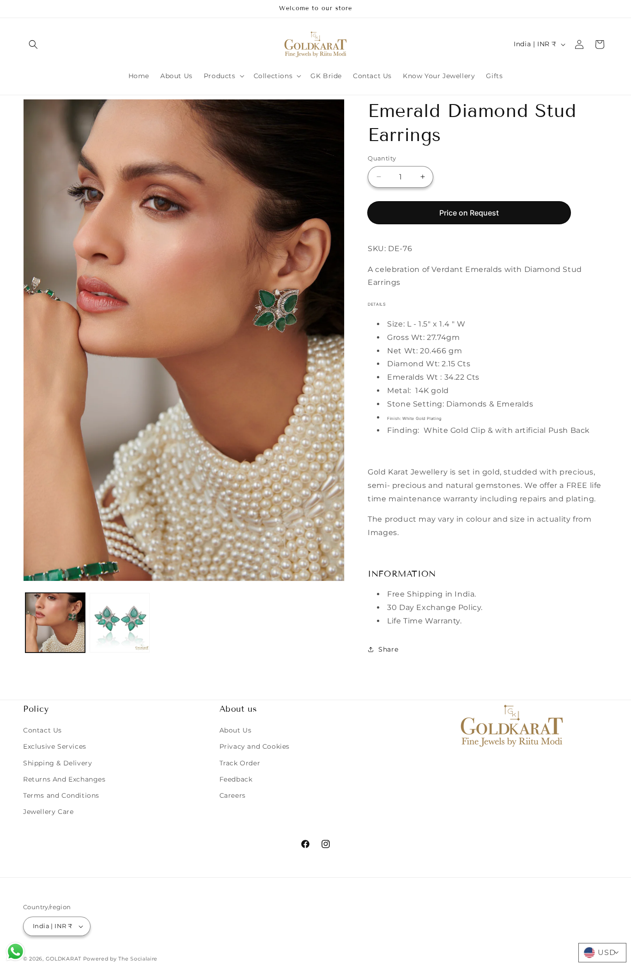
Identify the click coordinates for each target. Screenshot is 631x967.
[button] (33, 44)
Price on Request (469, 212)
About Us (235, 730)
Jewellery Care (48, 811)
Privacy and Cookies (254, 746)
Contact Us (42, 730)
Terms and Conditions (61, 795)
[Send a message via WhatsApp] (15, 951)
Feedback (236, 779)
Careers (232, 795)
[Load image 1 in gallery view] (55, 623)
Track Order (240, 763)
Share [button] (388, 649)
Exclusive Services (54, 746)
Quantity (382, 158)
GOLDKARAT (63, 958)
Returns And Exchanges (64, 779)
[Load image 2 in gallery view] (119, 623)
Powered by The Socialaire (120, 958)
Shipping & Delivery (57, 763)
